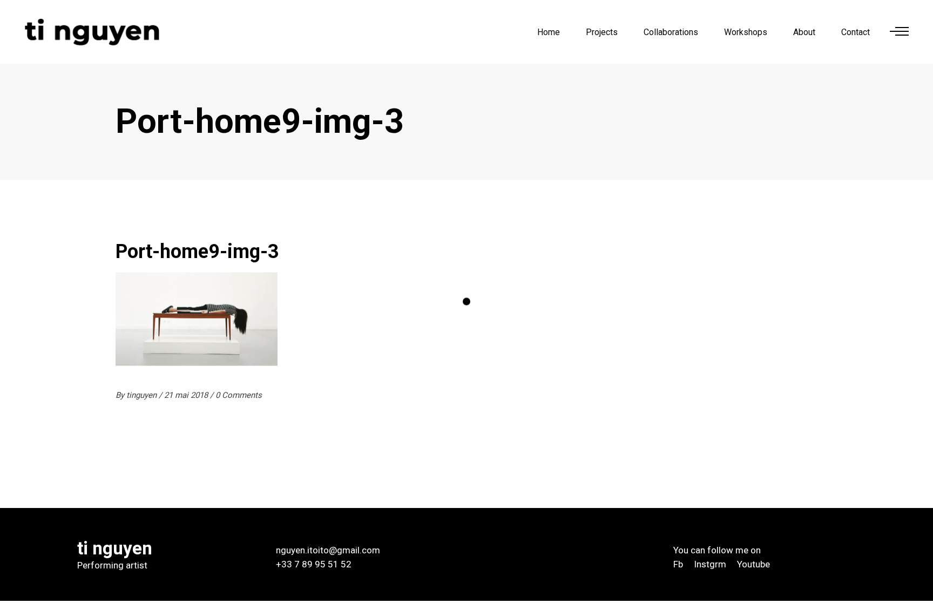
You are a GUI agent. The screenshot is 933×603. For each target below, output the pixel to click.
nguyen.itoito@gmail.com (328, 550)
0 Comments (238, 395)
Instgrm (710, 564)
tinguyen (142, 395)
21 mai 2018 (187, 395)
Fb (678, 564)
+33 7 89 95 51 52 (313, 564)
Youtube (753, 564)
